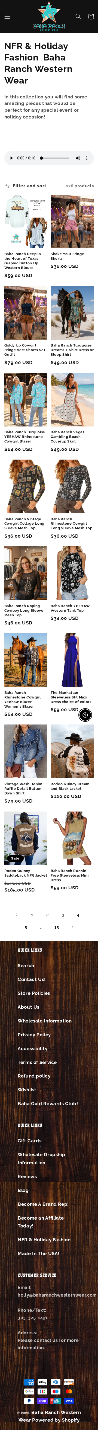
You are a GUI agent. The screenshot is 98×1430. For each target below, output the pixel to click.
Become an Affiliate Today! (41, 1222)
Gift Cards (29, 1140)
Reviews (27, 1176)
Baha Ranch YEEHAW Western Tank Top (70, 608)
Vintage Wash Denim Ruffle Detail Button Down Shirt (23, 788)
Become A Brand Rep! (43, 1204)
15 (56, 927)
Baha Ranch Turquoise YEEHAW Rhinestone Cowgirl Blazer (24, 436)
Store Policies (34, 993)
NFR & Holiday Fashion (44, 1239)
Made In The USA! (38, 1253)
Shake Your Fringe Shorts (67, 256)
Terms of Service (37, 1062)
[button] (7, 16)
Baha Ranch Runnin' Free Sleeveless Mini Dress (69, 875)
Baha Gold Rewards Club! (48, 1103)
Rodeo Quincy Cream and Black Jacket (70, 786)
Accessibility (32, 1048)
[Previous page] (16, 914)
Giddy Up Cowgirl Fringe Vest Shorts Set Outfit (24, 350)
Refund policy (34, 1076)
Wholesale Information (45, 1021)
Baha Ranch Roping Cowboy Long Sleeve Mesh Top (24, 610)
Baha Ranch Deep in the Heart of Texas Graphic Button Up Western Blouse (22, 261)
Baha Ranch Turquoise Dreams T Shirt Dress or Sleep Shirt (72, 350)
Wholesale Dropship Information (41, 1158)
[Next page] (72, 927)
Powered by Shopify (55, 1420)
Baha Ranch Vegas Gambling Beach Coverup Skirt (67, 436)
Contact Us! (32, 979)
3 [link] (63, 914)
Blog (23, 1190)
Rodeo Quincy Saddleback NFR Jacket (25, 873)
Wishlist (27, 1089)
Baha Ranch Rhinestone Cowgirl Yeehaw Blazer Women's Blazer (22, 699)
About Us (28, 1007)
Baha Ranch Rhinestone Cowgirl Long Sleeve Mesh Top (71, 523)
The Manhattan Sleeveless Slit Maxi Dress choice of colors (71, 697)
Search (26, 965)
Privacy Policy (34, 1034)
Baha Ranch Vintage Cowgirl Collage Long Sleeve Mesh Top (24, 523)
